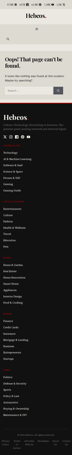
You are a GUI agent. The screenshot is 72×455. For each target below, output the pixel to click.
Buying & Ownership (16, 408)
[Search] (58, 90)
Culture (8, 215)
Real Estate (10, 271)
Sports (7, 389)
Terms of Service (17, 444)
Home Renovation (14, 277)
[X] (5, 137)
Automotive (10, 402)
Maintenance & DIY (15, 415)
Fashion (8, 221)
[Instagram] (11, 137)
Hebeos (35, 15)
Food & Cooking (13, 302)
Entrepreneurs (12, 352)
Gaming (8, 184)
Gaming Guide (12, 190)
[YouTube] (28, 137)
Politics (7, 377)
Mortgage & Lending (15, 340)
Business (8, 346)
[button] (8, 39)
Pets (5, 246)
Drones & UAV (11, 178)
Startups (8, 359)
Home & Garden (13, 265)
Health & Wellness (14, 228)
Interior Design (12, 296)
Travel (7, 234)
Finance (8, 321)
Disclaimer (43, 441)
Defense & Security (14, 383)
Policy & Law (11, 396)
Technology (10, 152)
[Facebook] (16, 137)
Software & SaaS (13, 165)
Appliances (10, 290)
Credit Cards (10, 327)
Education (9, 240)
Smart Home (11, 284)
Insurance (9, 333)
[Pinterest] (22, 137)
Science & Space (13, 171)
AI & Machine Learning (17, 159)
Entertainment (12, 209)
